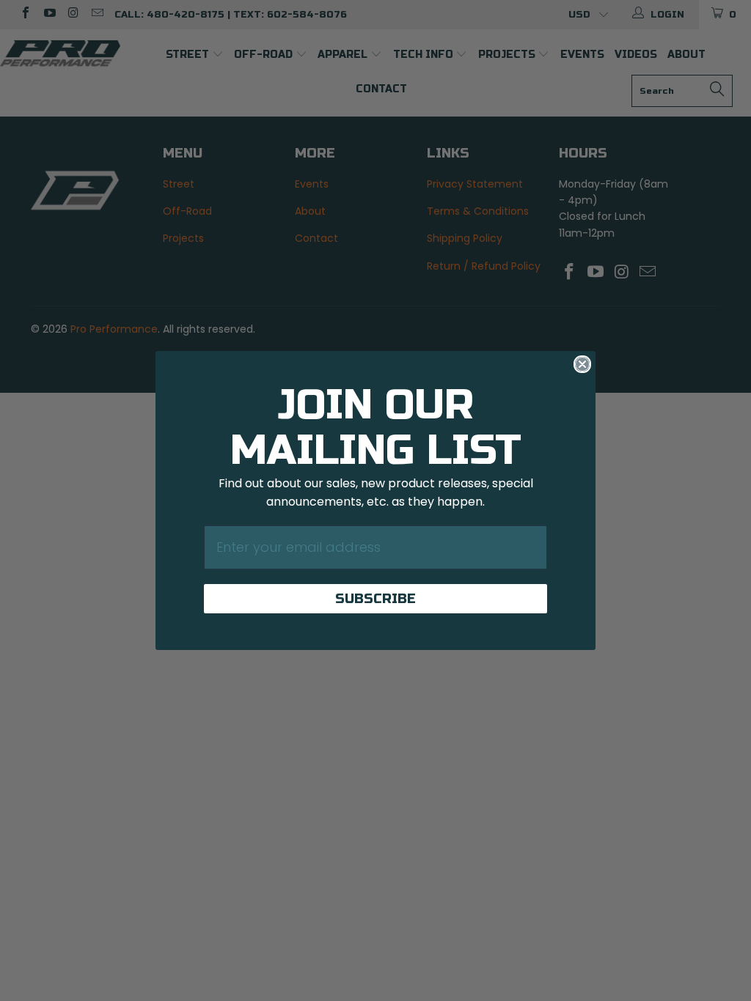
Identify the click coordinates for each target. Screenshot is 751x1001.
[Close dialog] (582, 364)
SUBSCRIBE (375, 599)
